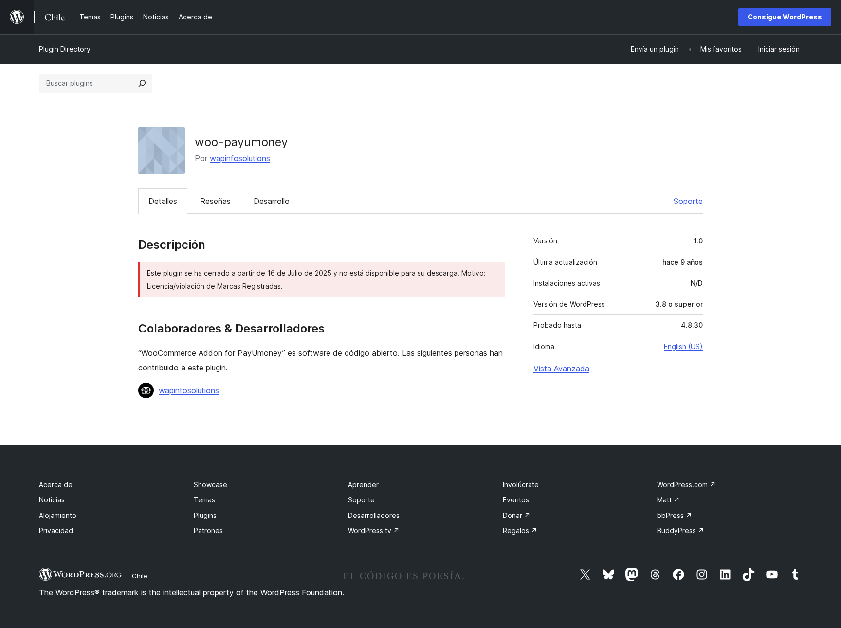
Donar (516, 515)
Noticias (52, 500)
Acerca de (56, 484)
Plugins (205, 515)
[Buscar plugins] (142, 83)
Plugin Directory (65, 49)
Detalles (162, 201)
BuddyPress (680, 530)
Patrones (208, 530)
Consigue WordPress (785, 17)
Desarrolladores (374, 515)
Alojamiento (57, 515)
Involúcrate (521, 484)
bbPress (674, 515)
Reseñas (215, 201)
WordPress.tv (374, 530)
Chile (139, 576)
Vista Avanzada (561, 368)
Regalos (520, 530)
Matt (668, 500)
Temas (204, 500)
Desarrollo (272, 201)
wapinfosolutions (240, 158)
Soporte (688, 201)
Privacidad (56, 530)
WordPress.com (686, 484)
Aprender (363, 484)
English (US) (683, 346)
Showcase (210, 484)
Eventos (516, 500)
